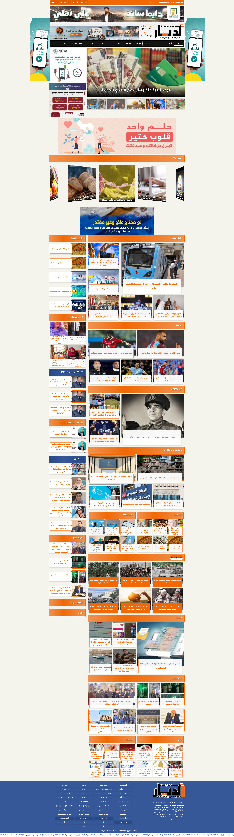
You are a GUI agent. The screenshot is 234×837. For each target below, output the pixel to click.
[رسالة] (117, 221)
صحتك (129, 740)
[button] (92, 74)
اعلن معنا (84, 818)
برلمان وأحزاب (123, 802)
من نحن (104, 818)
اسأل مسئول (123, 818)
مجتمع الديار (84, 810)
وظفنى (123, 814)
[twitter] (82, 2)
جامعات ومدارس (104, 806)
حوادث (147, 43)
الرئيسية (123, 785)
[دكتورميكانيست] (94, 33)
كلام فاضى (103, 810)
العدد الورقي (103, 798)
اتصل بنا (123, 823)
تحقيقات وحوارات (78, 43)
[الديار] (195, 49)
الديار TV (177, 158)
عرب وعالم (89, 43)
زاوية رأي (78, 459)
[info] (57, 2)
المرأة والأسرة (64, 794)
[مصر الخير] (117, 136)
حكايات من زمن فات (65, 798)
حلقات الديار (100, 43)
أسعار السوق (64, 810)
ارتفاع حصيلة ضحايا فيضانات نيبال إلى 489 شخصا (64, 835)
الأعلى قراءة (77, 239)
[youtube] (78, 2)
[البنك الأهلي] (117, 14)
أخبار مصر (168, 43)
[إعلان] (40, 49)
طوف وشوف (84, 814)
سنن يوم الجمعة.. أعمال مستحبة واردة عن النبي (115, 835)
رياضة (158, 43)
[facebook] (86, 2)
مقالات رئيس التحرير (124, 43)
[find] (61, 2)
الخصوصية (64, 818)
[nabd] (69, 2)
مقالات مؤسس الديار (72, 422)
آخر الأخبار (78, 538)
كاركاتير (123, 806)
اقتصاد (110, 43)
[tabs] (53, 2)
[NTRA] (67, 69)
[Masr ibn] (67, 103)
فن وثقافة (137, 43)
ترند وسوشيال (75, 317)
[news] (74, 2)
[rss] (65, 2)
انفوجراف (123, 810)
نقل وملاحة (103, 814)
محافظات (176, 679)
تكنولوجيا (66, 43)
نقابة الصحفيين (64, 814)
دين (179, 740)
